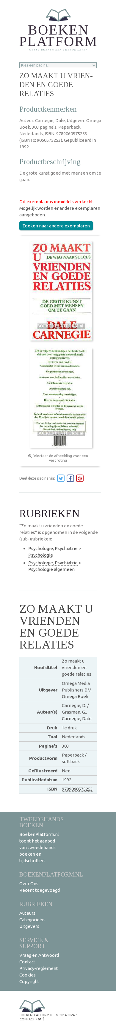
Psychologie (40, 554)
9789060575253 (77, 788)
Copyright (29, 981)
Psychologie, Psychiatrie (53, 548)
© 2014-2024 (65, 1015)
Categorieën (32, 919)
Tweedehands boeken (41, 822)
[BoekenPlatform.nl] (58, 27)
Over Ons (28, 883)
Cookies (27, 974)
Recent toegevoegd (39, 890)
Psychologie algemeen (51, 569)
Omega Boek (75, 696)
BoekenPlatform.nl (51, 874)
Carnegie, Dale (77, 718)
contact (27, 1019)
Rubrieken (35, 904)
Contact (27, 961)
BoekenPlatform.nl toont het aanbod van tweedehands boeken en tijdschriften (39, 847)
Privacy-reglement (38, 968)
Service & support (34, 943)
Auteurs (27, 913)
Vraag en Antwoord (39, 955)
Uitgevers (29, 926)
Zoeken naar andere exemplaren (56, 225)
